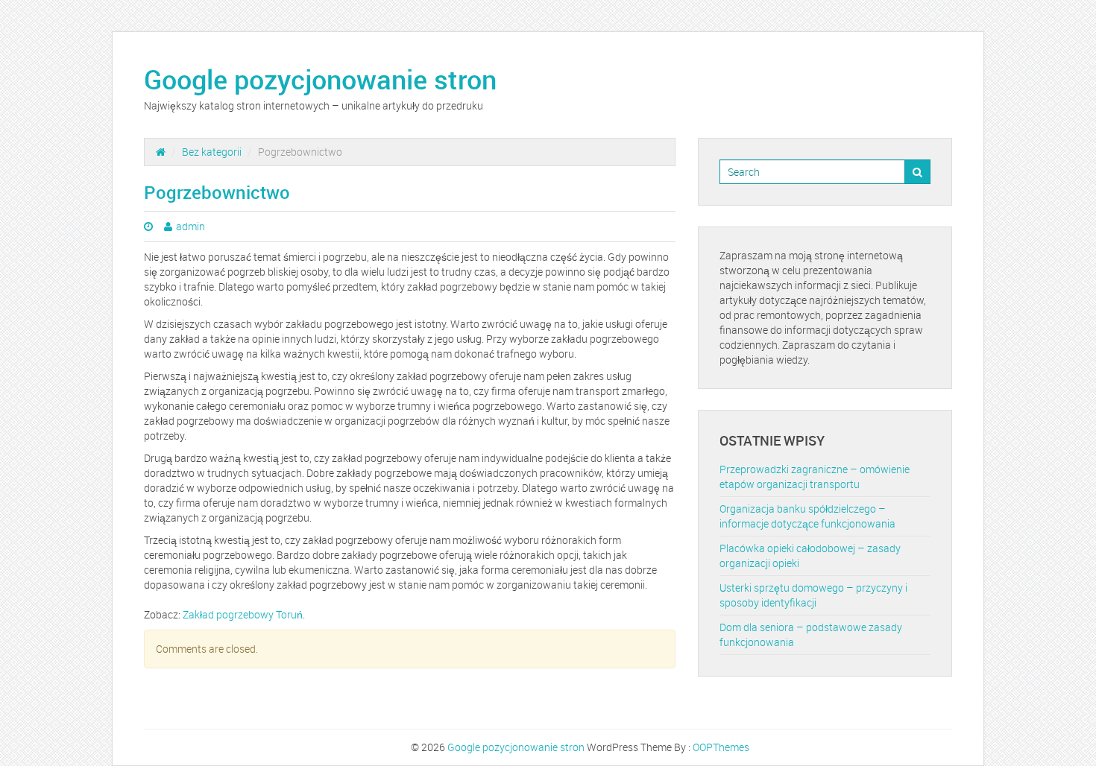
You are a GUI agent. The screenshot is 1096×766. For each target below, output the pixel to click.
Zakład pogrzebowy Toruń (243, 614)
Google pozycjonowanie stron (320, 79)
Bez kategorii (212, 152)
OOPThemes (721, 747)
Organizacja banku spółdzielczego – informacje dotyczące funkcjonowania (807, 516)
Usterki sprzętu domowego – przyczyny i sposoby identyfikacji (813, 595)
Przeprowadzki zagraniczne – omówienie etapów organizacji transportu (814, 476)
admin (190, 226)
